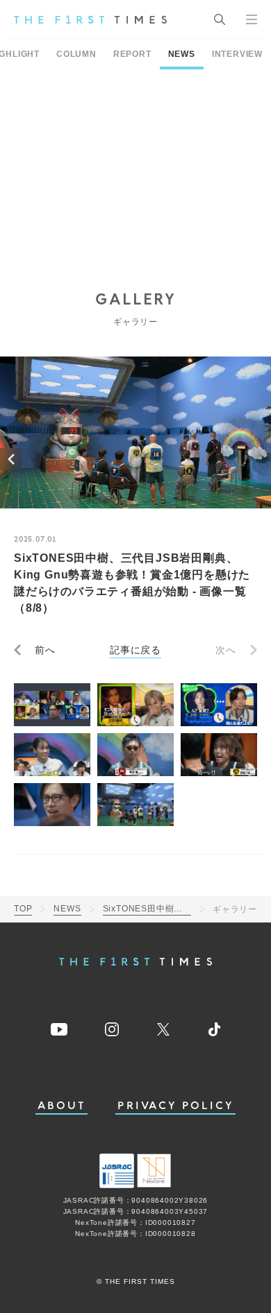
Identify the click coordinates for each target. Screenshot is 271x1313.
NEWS (181, 54)
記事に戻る (135, 649)
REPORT (132, 54)
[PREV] (11, 459)
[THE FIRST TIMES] (90, 19)
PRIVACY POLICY (175, 1106)
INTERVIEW (237, 54)
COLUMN (76, 54)
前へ (45, 649)
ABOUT (62, 1106)
